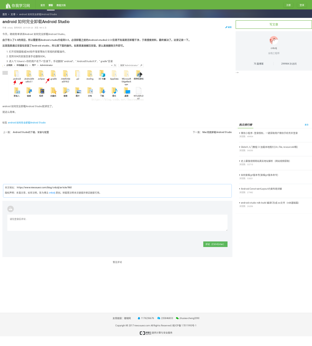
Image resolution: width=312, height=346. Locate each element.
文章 (13, 14)
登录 (302, 5)
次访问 (289, 63)
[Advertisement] (117, 156)
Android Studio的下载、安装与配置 (31, 132)
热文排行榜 (245, 124)
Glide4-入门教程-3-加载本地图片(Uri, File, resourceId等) (269, 147)
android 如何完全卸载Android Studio (27, 122)
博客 (50, 5)
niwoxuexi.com (142, 325)
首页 (42, 5)
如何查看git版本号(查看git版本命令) (259, 175)
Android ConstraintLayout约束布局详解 (261, 188)
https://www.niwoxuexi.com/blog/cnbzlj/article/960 (44, 187)
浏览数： (246, 136)
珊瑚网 (127, 318)
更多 (307, 125)
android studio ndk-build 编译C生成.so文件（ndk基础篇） (270, 202)
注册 (288, 5)
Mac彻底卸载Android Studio (217, 132)
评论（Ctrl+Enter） (215, 244)
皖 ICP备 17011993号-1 (185, 325)
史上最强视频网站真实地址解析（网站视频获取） (266, 161)
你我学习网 (20, 6)
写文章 (273, 24)
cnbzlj (52, 192)
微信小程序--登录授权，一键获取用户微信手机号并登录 (269, 133)
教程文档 (61, 5)
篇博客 (259, 63)
